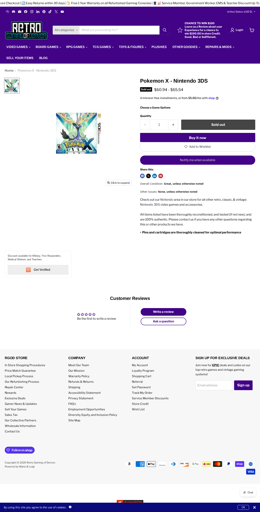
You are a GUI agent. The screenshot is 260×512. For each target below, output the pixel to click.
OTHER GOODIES (185, 47)
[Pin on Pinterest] (160, 176)
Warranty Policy (78, 376)
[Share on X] (148, 176)
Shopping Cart (141, 376)
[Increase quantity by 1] (173, 125)
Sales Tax (11, 415)
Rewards (10, 393)
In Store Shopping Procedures (25, 365)
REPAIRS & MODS (218, 47)
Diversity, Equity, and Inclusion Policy (92, 415)
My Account (140, 365)
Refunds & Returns (81, 381)
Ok (243, 507)
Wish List (138, 409)
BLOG (43, 58)
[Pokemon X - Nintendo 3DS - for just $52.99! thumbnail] (11, 85)
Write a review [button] (163, 312)
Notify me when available (197, 160)
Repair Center (14, 387)
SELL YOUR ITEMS (19, 58)
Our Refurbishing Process (22, 381)
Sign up (243, 385)
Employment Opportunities (86, 409)
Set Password (141, 387)
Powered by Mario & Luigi (20, 466)
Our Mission (76, 370)
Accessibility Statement (84, 393)
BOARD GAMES (47, 47)
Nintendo (166, 199)
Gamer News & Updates (21, 404)
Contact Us (12, 431)
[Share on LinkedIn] (154, 176)
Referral (137, 381)
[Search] (165, 30)
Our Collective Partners (20, 420)
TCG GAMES (102, 47)
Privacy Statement (80, 398)
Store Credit (140, 404)
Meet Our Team (78, 365)
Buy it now (197, 138)
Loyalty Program (143, 370)
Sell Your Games (16, 409)
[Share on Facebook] (142, 176)
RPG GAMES (75, 47)
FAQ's (72, 404)
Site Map (74, 420)
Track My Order (142, 393)
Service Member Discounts (150, 398)
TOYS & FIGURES (131, 47)
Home (9, 70)
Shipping (74, 387)
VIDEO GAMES (17, 47)
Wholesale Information (20, 426)
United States (239, 11)
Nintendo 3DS (150, 204)
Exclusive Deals (15, 398)
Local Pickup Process (19, 376)
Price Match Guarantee (20, 370)
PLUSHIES (159, 47)
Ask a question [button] (163, 321)
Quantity (145, 115)
